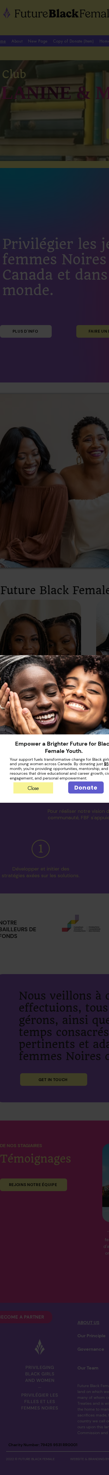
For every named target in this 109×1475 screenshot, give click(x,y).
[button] (33, 787)
